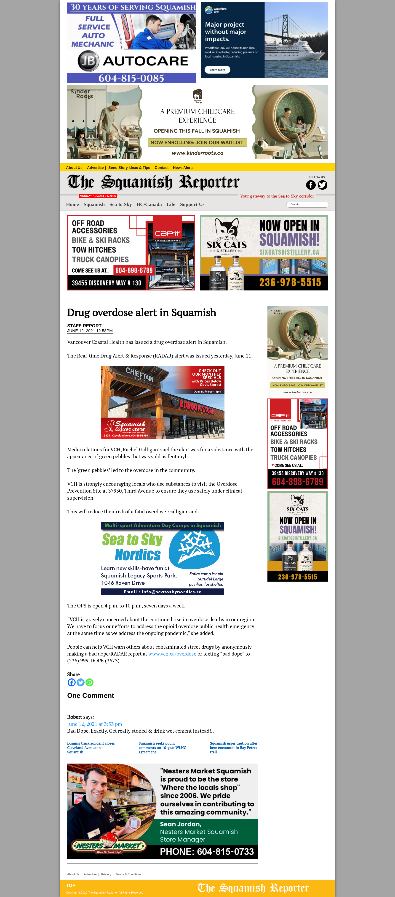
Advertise (90, 874)
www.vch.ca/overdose (172, 653)
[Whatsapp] (89, 682)
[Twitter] (81, 682)
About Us (73, 874)
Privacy (106, 874)
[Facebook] (72, 682)
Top (70, 885)
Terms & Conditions (128, 874)
